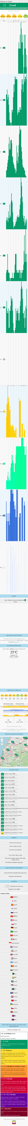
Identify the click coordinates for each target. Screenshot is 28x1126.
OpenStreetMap (20, 766)
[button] (25, 738)
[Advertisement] (14, 618)
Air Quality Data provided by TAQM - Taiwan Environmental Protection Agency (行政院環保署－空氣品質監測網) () (14, 640)
